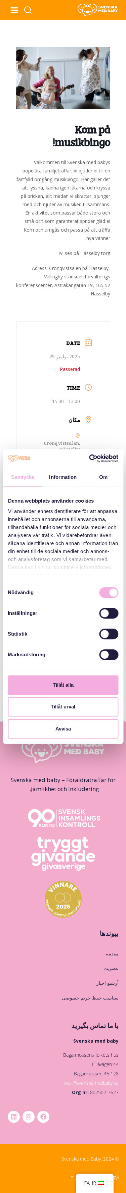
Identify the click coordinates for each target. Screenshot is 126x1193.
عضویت (110, 968)
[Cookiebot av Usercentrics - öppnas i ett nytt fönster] (89, 458)
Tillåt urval (63, 706)
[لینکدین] (14, 1117)
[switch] (108, 613)
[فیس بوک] (43, 1117)
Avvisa (63, 729)
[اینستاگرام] (29, 1117)
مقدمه (112, 953)
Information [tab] (63, 477)
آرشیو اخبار (107, 983)
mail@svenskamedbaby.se (91, 1083)
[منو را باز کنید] (14, 10)
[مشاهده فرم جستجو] (28, 10)
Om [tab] (103, 477)
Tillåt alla (63, 685)
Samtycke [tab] (22, 477)
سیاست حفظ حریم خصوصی (90, 998)
